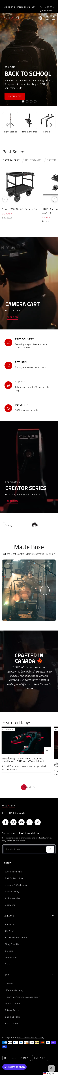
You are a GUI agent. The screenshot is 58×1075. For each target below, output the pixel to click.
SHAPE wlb (22, 1037)
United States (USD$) (15, 1058)
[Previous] (4, 7)
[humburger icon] (29, 18)
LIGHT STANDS (33, 160)
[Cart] (53, 18)
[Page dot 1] (23, 101)
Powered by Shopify (35, 1037)
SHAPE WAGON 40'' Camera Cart (20, 209)
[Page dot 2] (27, 101)
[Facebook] (5, 822)
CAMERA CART (11, 160)
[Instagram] (13, 822)
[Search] (47, 18)
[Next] (54, 7)
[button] (50, 1073)
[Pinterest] (37, 822)
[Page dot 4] (35, 101)
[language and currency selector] (40, 18)
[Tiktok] (29, 822)
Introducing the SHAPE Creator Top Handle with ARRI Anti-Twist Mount (23, 760)
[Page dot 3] (31, 101)
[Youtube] (21, 822)
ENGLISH (38, 1058)
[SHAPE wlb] (13, 18)
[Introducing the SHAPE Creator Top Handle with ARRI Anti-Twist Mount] (26, 740)
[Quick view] (37, 170)
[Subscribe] (50, 849)
